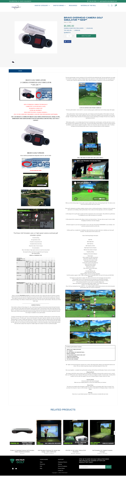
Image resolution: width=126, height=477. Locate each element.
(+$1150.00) (89, 28)
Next (115, 433)
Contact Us (60, 470)
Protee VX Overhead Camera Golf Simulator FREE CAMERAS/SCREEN (22, 451)
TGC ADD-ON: (68, 30)
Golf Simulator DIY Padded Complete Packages (102, 451)
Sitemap (60, 464)
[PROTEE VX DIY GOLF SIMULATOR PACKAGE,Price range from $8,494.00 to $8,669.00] (75, 432)
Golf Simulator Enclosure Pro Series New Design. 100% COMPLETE (49, 451)
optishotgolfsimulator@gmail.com (108, 1)
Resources (42, 464)
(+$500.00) (77, 30)
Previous (11, 433)
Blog (41, 468)
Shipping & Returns (62, 462)
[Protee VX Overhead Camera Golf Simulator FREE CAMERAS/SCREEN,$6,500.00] (22, 432)
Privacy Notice (61, 468)
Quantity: (67, 32)
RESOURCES (73, 5)
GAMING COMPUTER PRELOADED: (74, 28)
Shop (41, 462)
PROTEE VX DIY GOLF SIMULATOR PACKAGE (76, 451)
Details (20, 70)
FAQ (41, 466)
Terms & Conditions (62, 466)
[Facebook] (67, 41)
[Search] (106, 5)
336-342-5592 (93, 1)
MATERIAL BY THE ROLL (88, 5)
